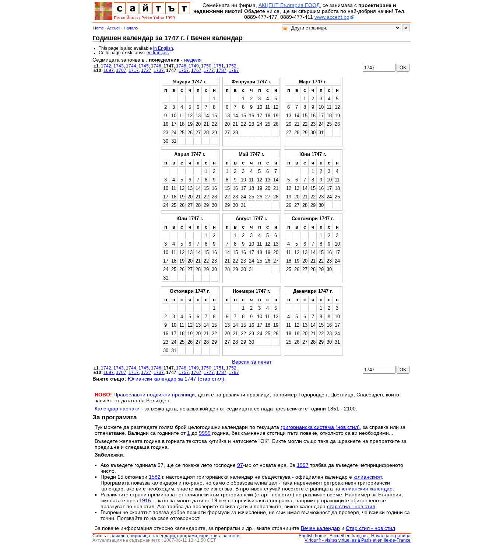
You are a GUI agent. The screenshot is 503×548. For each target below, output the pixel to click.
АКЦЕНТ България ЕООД (289, 5)
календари (163, 536)
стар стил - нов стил (351, 506)
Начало (131, 28)
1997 (303, 465)
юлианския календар (367, 489)
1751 (219, 66)
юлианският (367, 477)
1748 (181, 66)
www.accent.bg (331, 17)
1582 (155, 477)
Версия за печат (251, 362)
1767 (196, 70)
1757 (184, 70)
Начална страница (391, 536)
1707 (121, 70)
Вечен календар (320, 528)
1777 (209, 70)
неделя (193, 60)
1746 (156, 66)
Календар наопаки (117, 409)
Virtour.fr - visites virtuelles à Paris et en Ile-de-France (358, 540)
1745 (143, 66)
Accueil (113, 28)
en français (158, 53)
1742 (106, 66)
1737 (159, 70)
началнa (119, 536)
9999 (205, 433)
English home (312, 536)
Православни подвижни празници (154, 395)
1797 (234, 70)
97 (240, 465)
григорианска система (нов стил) (320, 427)
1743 (118, 66)
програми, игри (192, 536)
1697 (108, 70)
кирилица (140, 536)
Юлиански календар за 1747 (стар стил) (176, 379)
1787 (221, 70)
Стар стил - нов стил (370, 528)
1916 (145, 500)
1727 (146, 70)
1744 (131, 66)
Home (98, 28)
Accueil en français (348, 536)
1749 (194, 66)
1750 (206, 66)
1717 (134, 70)
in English (163, 48)
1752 (231, 66)
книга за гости (225, 536)
